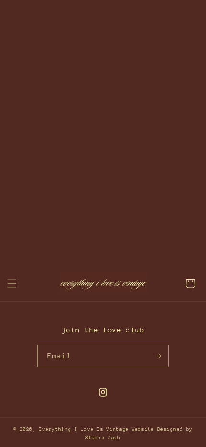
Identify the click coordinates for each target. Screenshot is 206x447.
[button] (12, 283)
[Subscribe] (157, 356)
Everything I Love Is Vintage (84, 429)
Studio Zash (103, 438)
